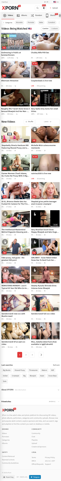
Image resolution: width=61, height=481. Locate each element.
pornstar (31, 22)
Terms (34, 457)
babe (41, 22)
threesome (33, 370)
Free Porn (5, 2)
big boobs (6, 370)
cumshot (51, 22)
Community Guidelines (10, 463)
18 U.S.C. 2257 (50, 461)
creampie (15, 375)
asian (42, 375)
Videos (4, 433)
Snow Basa (52, 375)
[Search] (37, 7)
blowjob (33, 375)
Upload (34, 443)
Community (36, 433)
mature (44, 370)
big (24, 375)
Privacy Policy (50, 457)
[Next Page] (41, 355)
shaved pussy (20, 370)
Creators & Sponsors (39, 447)
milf (52, 370)
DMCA (34, 461)
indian (5, 375)
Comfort (45, 28)
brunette (19, 22)
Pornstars (5, 436)
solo (4, 381)
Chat (33, 436)
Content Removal (8, 456)
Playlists (35, 440)
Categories (8, 23)
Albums (5, 443)
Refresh (56, 365)
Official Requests (38, 464)
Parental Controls (8, 460)
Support (48, 464)
